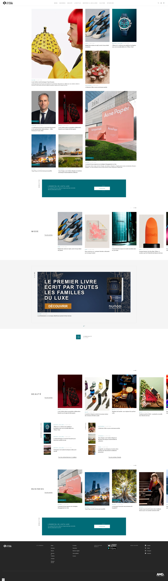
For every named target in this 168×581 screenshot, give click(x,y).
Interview (110, 3)
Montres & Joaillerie (90, 3)
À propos (74, 545)
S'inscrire (102, 188)
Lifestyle (77, 3)
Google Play (112, 548)
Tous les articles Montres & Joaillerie (67, 457)
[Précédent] (131, 208)
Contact (74, 556)
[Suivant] (134, 208)
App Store (112, 545)
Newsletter (75, 548)
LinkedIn (148, 545)
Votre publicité (75, 553)
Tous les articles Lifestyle (114, 457)
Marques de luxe (52, 562)
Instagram (149, 550)
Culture (102, 3)
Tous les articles (48, 235)
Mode (56, 3)
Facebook (149, 553)
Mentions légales (76, 550)
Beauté (70, 3)
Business (63, 3)
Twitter (148, 548)
